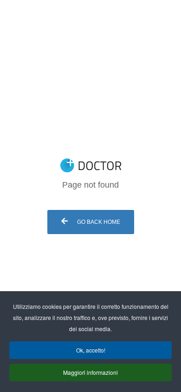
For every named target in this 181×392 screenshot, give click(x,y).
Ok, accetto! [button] (90, 350)
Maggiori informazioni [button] (90, 372)
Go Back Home (98, 222)
